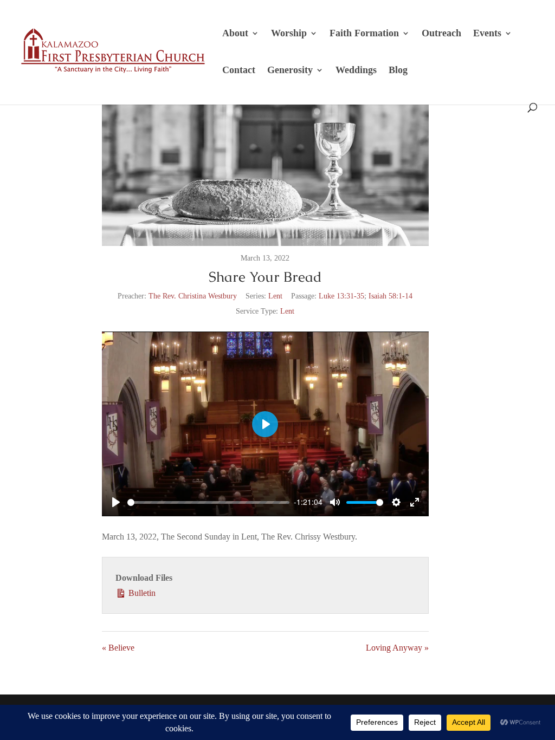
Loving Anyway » (397, 647)
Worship (289, 33)
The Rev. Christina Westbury (193, 296)
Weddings (356, 70)
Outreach (441, 33)
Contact (238, 70)
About (235, 33)
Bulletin (141, 593)
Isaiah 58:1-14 (390, 296)
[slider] (208, 502)
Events (487, 33)
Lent (275, 296)
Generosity (290, 70)
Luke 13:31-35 (341, 296)
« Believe (118, 647)
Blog (398, 70)
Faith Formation (364, 33)
